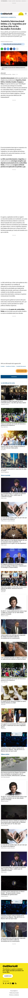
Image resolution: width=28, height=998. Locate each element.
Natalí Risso (3, 728)
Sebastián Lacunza (5, 404)
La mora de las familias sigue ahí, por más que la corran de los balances (14, 518)
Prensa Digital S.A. (14, 990)
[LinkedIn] (14, 49)
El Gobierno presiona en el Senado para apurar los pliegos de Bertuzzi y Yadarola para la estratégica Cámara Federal (14, 566)
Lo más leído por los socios (8, 383)
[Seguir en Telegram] (8, 983)
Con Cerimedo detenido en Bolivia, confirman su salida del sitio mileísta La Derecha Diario (14, 658)
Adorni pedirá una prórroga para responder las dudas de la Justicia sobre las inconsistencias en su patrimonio (13, 636)
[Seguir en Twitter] (3, 983)
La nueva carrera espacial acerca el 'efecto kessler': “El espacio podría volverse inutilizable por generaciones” (12, 893)
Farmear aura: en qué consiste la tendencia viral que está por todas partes (13, 447)
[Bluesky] (8, 49)
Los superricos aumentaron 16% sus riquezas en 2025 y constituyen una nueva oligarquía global (13, 725)
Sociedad (2, 366)
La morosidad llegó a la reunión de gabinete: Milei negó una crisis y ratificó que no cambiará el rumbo (13, 495)
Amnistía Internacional (21, 366)
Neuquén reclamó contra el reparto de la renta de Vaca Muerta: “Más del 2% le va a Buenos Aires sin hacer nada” (12, 749)
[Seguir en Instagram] (10, 983)
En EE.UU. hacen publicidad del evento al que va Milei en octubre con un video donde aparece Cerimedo (14, 612)
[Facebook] (5, 49)
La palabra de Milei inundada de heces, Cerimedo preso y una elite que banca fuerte (13, 401)
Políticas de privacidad (14, 992)
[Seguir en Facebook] (5, 983)
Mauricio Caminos (4, 615)
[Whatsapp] (2, 49)
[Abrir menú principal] (26, 13)
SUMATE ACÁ (7, 976)
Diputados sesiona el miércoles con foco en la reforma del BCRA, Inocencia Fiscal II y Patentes (14, 588)
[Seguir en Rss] (15, 983)
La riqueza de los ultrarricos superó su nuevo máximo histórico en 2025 (13, 702)
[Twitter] (11, 49)
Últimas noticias (5, 754)
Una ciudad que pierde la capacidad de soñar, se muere (14, 469)
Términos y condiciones (14, 994)
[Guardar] (17, 49)
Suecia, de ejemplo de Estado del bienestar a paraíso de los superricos (13, 424)
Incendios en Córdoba (10, 366)
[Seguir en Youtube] (13, 983)
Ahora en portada (5, 475)
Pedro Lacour (4, 498)
